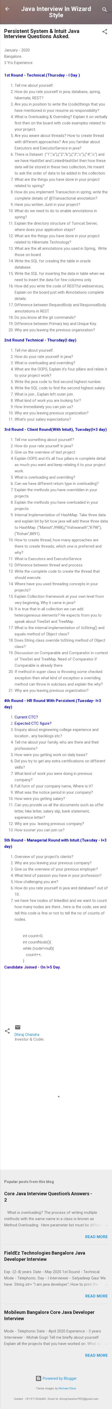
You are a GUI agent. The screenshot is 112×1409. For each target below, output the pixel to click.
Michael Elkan (67, 1388)
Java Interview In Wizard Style (56, 12)
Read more (96, 1236)
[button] (105, 32)
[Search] (105, 11)
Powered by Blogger (59, 1378)
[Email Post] (18, 1029)
